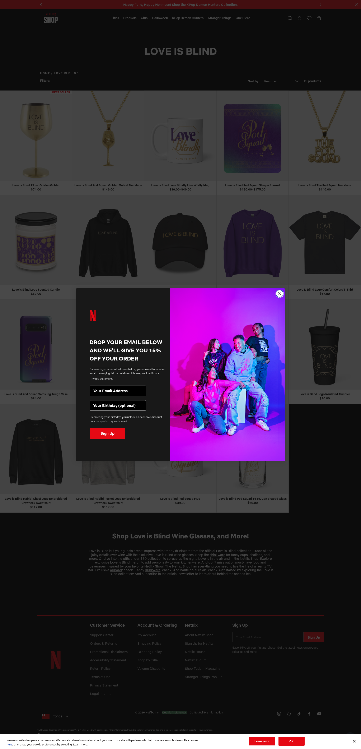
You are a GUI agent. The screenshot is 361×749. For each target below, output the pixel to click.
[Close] (354, 741)
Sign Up (107, 433)
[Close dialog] (279, 293)
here (9, 744)
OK (291, 741)
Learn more (261, 741)
